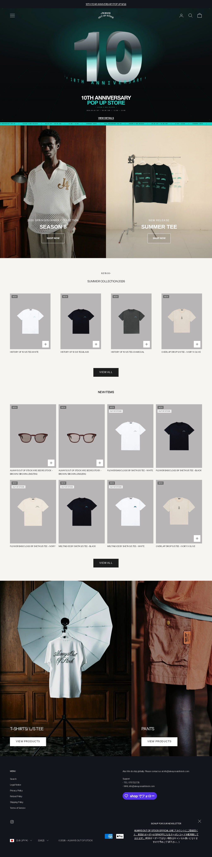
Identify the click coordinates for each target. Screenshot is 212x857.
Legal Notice (15, 784)
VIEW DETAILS (106, 118)
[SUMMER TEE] (159, 192)
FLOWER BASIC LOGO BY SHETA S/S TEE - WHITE (130, 470)
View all (106, 372)
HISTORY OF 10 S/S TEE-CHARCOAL (127, 352)
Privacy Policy (16, 790)
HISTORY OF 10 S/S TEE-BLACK (74, 352)
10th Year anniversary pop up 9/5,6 (106, 4)
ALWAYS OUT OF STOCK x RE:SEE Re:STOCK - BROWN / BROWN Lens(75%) (31, 472)
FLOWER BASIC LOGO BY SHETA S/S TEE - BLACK (178, 470)
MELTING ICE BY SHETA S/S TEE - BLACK (77, 546)
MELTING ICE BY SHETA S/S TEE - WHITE (125, 546)
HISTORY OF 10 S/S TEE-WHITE (24, 352)
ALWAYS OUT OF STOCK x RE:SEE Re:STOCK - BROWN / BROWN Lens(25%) (80, 472)
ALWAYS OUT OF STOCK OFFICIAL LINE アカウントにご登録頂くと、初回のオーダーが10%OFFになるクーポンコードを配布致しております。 (166, 834)
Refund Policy (16, 796)
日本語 (41, 840)
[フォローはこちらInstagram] (12, 822)
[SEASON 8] (53, 192)
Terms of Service (17, 808)
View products (28, 741)
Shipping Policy (16, 802)
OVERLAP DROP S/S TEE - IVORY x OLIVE (181, 352)
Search (13, 779)
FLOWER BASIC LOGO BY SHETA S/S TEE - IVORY (32, 546)
